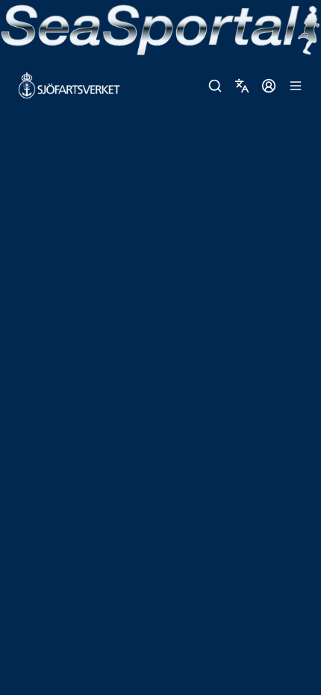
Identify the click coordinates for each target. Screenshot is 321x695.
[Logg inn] (268, 85)
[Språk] (241, 85)
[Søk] (215, 85)
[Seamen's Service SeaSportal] (160, 28)
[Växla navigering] (295, 85)
